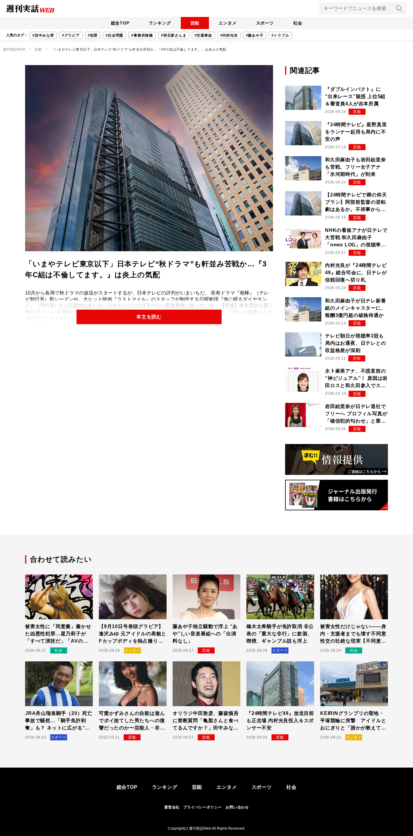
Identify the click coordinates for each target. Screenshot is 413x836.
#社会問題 (114, 35)
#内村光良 (229, 35)
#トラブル (280, 35)
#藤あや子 (255, 35)
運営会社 (172, 807)
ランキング (160, 23)
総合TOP (120, 23)
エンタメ (227, 23)
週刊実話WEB (14, 49)
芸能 (195, 23)
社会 (297, 23)
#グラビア (71, 35)
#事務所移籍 (142, 35)
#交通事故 (203, 35)
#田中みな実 (43, 35)
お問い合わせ (237, 807)
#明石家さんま (174, 35)
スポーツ (265, 23)
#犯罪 (93, 35)
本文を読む (149, 316)
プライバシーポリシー (202, 807)
